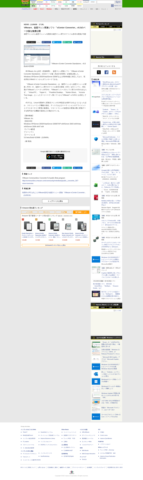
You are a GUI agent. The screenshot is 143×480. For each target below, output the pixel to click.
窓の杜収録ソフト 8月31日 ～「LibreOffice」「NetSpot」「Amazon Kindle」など (105, 286)
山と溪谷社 (65, 444)
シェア (48, 42)
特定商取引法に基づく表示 (115, 467)
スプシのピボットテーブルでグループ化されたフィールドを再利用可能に (110, 97)
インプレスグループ (99, 467)
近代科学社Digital (69, 456)
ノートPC (29, 212)
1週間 (110, 26)
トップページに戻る (55, 201)
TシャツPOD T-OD (69, 438)
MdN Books (85, 450)
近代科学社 (65, 453)
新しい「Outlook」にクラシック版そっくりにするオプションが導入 (110, 374)
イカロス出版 (83, 429)
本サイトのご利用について (28, 467)
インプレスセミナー (46, 441)
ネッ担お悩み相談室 (28, 448)
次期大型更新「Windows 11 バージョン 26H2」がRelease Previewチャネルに (110, 352)
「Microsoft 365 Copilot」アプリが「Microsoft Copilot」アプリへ (110, 359)
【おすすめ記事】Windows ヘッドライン (108, 337)
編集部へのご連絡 (65, 467)
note (69, 42)
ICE (99, 429)
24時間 (103, 26)
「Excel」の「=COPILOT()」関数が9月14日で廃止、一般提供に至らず (111, 344)
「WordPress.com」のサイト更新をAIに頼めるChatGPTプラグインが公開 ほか (111, 84)
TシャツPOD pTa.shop (107, 450)
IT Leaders (26, 441)
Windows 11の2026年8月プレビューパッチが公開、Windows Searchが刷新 (110, 367)
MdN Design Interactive (88, 453)
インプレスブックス (46, 453)
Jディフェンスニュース (88, 435)
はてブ (58, 42)
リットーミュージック (70, 432)
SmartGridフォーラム (47, 432)
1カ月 (118, 26)
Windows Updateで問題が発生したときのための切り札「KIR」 (110, 395)
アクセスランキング (102, 24)
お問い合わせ (41, 467)
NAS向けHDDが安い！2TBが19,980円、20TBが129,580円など (110, 203)
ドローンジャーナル (28, 444)
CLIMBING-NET (68, 450)
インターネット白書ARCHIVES (32, 460)
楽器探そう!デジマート (70, 435)
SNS (91, 9)
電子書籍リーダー (81, 212)
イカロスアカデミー (87, 444)
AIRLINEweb (85, 432)
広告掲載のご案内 (53, 467)
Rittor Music (65, 429)
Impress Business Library (48, 438)
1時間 (94, 26)
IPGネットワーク (103, 447)
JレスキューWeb (86, 441)
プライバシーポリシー (78, 467)
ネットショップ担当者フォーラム (50, 435)
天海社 (102, 432)
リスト (38, 42)
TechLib (84, 459)
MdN (81, 448)
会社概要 (89, 467)
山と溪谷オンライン (69, 447)
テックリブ (83, 457)
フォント (103, 9)
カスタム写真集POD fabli (107, 453)
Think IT (25, 432)
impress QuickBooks (106, 438)
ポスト (32, 42)
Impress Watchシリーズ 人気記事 (107, 304)
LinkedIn (79, 42)
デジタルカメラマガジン (30, 453)
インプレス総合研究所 (29, 438)
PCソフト (46, 212)
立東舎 (65, 441)
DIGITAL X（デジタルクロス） (49, 444)
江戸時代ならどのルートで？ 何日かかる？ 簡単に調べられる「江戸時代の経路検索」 (111, 155)
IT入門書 (64, 212)
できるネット (26, 457)
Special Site (100, 57)
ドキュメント (83, 9)
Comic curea (104, 435)
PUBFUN (101, 441)
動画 (97, 9)
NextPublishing (45, 456)
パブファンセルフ (105, 444)
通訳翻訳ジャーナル (87, 438)
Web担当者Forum (28, 435)
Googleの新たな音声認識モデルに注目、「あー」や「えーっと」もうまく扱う (110, 172)
